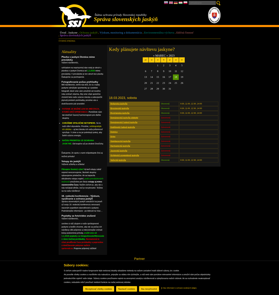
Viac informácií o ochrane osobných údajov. (179, 288)
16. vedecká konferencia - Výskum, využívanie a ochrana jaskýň (81, 197)
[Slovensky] (166, 4)
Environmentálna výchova (159, 32)
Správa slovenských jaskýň (75, 35)
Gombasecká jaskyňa (120, 141)
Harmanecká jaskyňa (120, 146)
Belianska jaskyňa (118, 104)
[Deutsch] (176, 4)
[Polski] (185, 4)
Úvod (63, 32)
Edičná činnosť (185, 32)
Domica (114, 132)
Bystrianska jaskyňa (119, 113)
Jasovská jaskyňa (118, 151)
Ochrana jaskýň (89, 32)
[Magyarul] (181, 4)
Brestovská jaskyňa (119, 108)
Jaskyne (73, 32)
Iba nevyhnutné (149, 289)
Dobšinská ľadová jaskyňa (122, 127)
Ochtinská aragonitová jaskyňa (124, 155)
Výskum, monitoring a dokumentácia (121, 32)
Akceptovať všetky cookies (98, 289)
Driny (112, 136)
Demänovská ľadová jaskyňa (123, 122)
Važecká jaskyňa (118, 160)
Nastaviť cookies (126, 289)
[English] (171, 4)
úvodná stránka (67, 41)
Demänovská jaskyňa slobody (124, 118)
